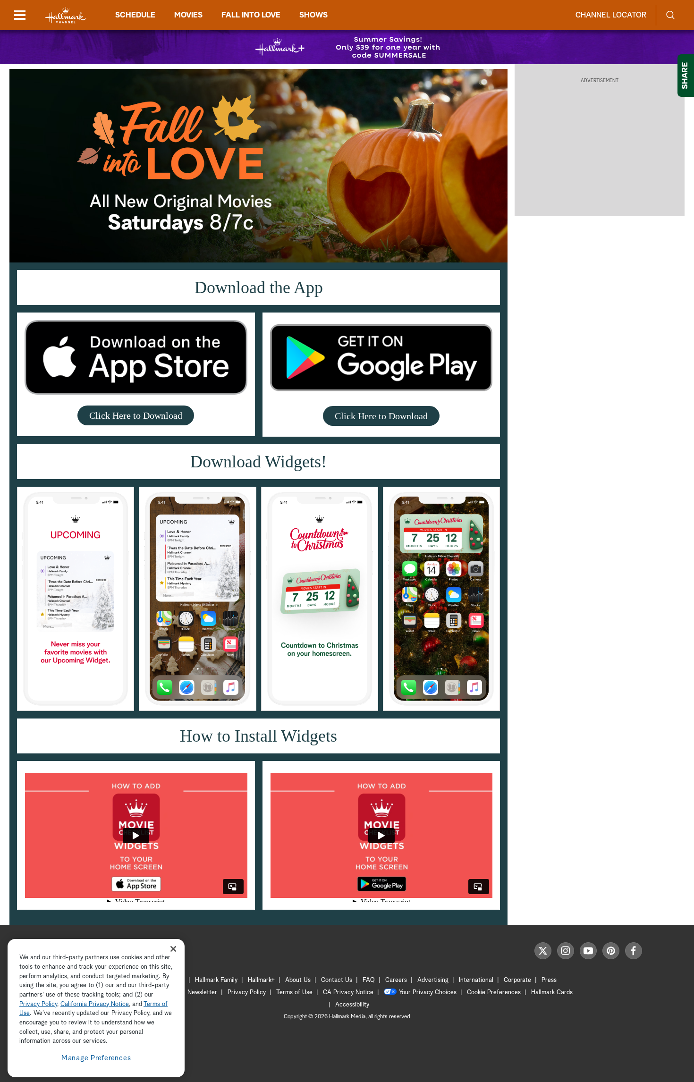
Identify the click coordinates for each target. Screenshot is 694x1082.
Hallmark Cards (552, 992)
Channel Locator (611, 15)
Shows (313, 15)
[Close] (173, 949)
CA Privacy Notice (348, 992)
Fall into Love (250, 15)
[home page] (65, 15)
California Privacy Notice (94, 1004)
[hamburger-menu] (19, 15)
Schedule (135, 15)
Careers (396, 980)
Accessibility (352, 1005)
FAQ (369, 980)
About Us (298, 980)
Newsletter (202, 992)
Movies (188, 15)
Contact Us (336, 980)
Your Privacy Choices (428, 992)
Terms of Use (294, 992)
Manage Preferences (96, 1058)
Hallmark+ (261, 980)
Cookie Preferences (494, 992)
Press (549, 980)
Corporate (517, 980)
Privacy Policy (247, 992)
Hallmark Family (216, 980)
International (476, 980)
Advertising (433, 980)
